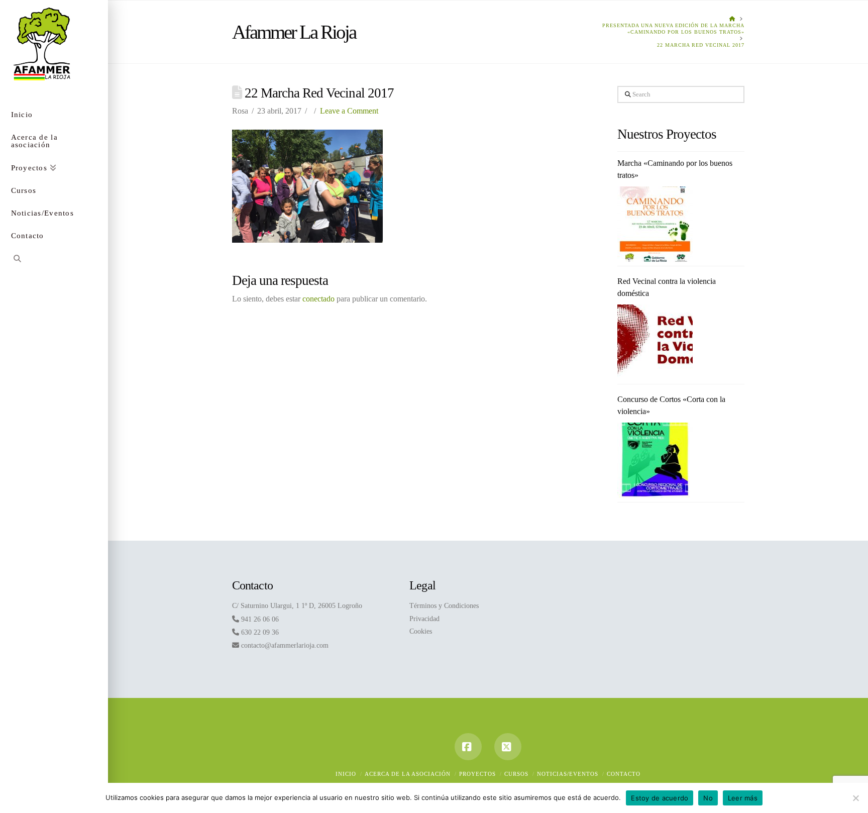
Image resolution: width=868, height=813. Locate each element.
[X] (507, 746)
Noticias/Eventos (567, 774)
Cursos (516, 774)
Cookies (420, 631)
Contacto (623, 774)
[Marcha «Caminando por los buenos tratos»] (655, 224)
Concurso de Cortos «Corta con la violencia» (671, 405)
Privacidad (424, 619)
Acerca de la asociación (408, 774)
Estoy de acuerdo (659, 798)
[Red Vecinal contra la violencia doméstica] (655, 342)
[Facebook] (468, 746)
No (708, 798)
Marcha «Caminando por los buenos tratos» (674, 169)
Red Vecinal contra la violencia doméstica (666, 287)
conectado (318, 298)
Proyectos (477, 774)
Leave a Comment (349, 111)
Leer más (742, 798)
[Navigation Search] (54, 260)
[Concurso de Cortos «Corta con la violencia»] (655, 460)
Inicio (346, 774)
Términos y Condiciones (444, 605)
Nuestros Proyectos (667, 134)
